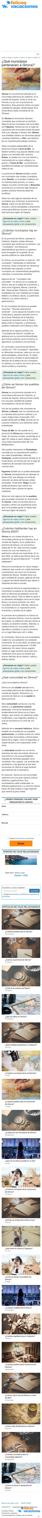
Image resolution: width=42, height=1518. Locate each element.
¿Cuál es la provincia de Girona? (18, 959)
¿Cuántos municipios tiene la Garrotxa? (21, 1073)
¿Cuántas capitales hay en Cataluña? (20, 1336)
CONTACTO (6, 1507)
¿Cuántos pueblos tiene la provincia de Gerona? (20, 1365)
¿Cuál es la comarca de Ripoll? (17, 988)
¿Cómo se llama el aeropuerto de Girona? (18, 1486)
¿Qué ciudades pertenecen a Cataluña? (21, 1044)
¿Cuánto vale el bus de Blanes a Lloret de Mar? (20, 1396)
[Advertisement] (21, 30)
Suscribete (34, 891)
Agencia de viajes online (10, 1503)
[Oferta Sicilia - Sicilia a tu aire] (21, 860)
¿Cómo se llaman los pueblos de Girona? (18, 1278)
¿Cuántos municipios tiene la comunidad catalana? (16, 1455)
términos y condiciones (26, 838)
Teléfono (4, 814)
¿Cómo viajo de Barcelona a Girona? (20, 1426)
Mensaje (4, 823)
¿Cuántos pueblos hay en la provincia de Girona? (20, 1102)
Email (4, 806)
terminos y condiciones (20, 894)
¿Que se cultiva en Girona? (16, 1016)
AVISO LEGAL (26, 1503)
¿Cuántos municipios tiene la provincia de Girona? (20, 1190)
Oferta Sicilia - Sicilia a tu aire (15, 873)
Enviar (21, 843)
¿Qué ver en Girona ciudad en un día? (20, 1161)
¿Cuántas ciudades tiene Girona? (18, 1307)
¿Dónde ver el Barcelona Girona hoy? (20, 1220)
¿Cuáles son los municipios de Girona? (20, 1132)
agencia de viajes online (13, 221)
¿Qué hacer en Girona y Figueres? (19, 1248)
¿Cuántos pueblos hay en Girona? (18, 931)
